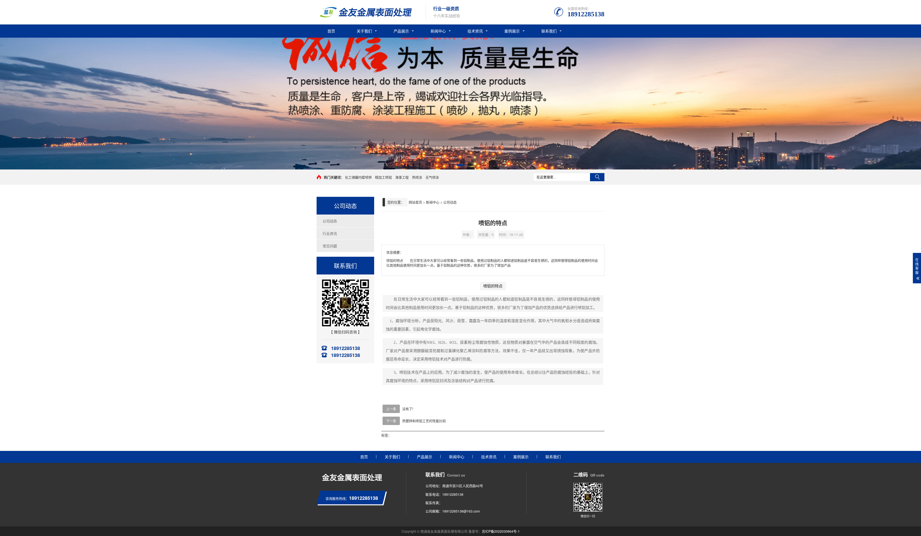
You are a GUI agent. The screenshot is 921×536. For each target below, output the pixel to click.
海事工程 (402, 177)
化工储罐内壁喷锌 (358, 177)
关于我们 (364, 31)
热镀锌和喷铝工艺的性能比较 (424, 420)
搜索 (597, 177)
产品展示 (401, 31)
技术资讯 (475, 31)
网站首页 (415, 202)
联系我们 (549, 31)
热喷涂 (417, 177)
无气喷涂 (432, 177)
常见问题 (330, 245)
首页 (331, 31)
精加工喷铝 (383, 177)
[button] (460, 165)
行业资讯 (330, 233)
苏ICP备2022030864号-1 (501, 531)
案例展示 (512, 31)
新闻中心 (438, 31)
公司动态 (330, 220)
